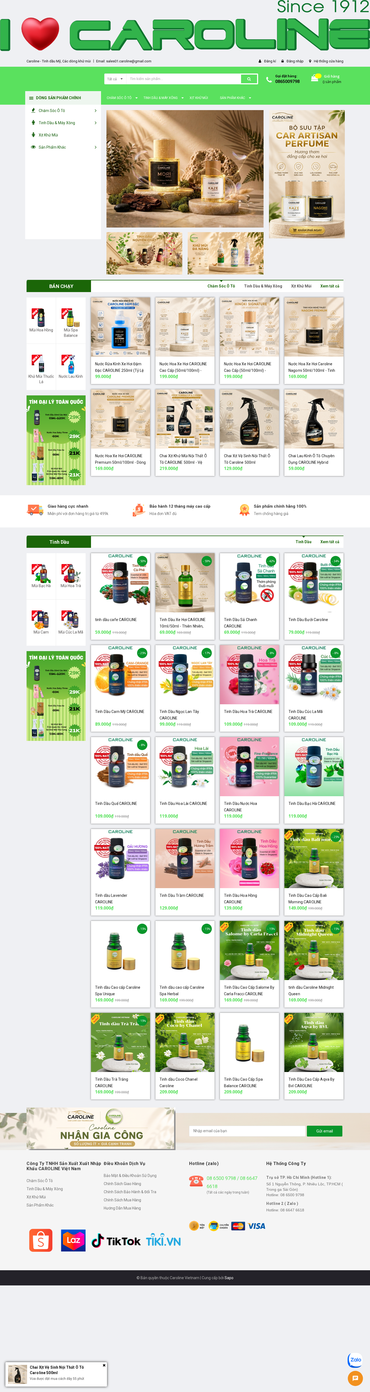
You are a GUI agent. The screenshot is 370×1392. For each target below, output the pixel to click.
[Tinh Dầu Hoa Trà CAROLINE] (249, 674)
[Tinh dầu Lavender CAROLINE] (120, 858)
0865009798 (287, 81)
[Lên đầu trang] (355, 1342)
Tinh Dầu (303, 542)
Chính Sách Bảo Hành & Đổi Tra (130, 1192)
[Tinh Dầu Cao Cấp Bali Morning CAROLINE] (313, 858)
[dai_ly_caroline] (56, 440)
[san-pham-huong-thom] (185, 169)
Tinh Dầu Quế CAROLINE (116, 803)
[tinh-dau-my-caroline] (144, 253)
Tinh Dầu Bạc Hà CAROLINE (312, 803)
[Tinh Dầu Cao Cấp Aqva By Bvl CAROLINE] (313, 1042)
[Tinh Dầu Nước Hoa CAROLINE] (249, 766)
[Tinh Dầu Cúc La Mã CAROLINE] (313, 674)
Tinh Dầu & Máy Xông (263, 286)
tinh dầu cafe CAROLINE (116, 619)
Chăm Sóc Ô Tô (221, 286)
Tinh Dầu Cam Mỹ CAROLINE (119, 711)
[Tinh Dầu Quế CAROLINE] (120, 766)
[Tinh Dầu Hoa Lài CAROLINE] (185, 766)
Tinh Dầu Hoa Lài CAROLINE (183, 803)
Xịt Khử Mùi (301, 286)
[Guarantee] (227, 1226)
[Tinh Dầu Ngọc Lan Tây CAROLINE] (185, 674)
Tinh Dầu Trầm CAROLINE (182, 895)
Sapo (229, 1278)
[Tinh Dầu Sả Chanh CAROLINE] (249, 582)
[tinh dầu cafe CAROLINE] (120, 582)
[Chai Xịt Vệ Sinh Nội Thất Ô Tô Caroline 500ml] (249, 419)
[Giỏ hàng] (314, 78)
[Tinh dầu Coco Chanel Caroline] (185, 1042)
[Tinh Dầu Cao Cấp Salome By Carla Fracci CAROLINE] (249, 950)
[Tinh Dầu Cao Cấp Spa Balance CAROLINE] (249, 1042)
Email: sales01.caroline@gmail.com (123, 61)
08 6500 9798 (292, 1195)
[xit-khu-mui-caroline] (226, 253)
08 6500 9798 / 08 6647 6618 (232, 1182)
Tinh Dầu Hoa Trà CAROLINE (248, 711)
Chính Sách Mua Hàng (122, 1200)
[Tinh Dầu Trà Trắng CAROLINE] (120, 1042)
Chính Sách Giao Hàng (122, 1184)
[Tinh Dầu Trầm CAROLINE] (185, 858)
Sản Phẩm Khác (40, 1205)
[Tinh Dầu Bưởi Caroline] (313, 582)
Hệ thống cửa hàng (328, 61)
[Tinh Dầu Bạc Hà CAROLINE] (313, 766)
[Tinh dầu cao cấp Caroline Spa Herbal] (185, 950)
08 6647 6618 (292, 1210)
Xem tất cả (329, 286)
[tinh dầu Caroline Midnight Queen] (313, 950)
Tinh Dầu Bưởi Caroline (308, 619)
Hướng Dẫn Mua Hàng (122, 1208)
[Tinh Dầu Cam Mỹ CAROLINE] (120, 674)
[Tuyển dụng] (56, 696)
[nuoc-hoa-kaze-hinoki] (307, 174)
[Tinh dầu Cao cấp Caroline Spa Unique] (120, 950)
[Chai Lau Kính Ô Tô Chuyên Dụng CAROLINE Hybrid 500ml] (313, 419)
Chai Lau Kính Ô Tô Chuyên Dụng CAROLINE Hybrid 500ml (311, 462)
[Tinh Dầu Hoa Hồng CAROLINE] (249, 858)
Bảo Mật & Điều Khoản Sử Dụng (130, 1175)
